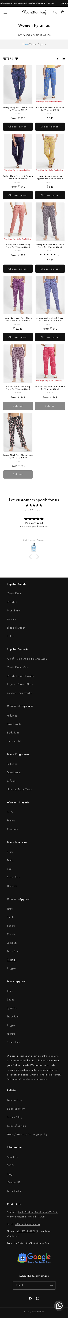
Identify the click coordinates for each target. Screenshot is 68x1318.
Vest (9, 869)
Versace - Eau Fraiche (19, 693)
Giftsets (11, 781)
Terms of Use (14, 1100)
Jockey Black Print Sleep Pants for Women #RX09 (18, 456)
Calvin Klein (14, 593)
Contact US (13, 1182)
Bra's (10, 812)
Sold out (18, 406)
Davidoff (12, 602)
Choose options (18, 126)
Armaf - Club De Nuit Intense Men (27, 659)
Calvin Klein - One (18, 667)
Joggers (11, 968)
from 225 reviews (34, 510)
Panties (11, 820)
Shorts (10, 917)
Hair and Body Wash (19, 789)
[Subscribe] (51, 1285)
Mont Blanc (14, 610)
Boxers (11, 925)
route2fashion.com (29, 1224)
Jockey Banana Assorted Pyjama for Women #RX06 (50, 177)
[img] (34, 505)
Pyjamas (11, 959)
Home (25, 44)
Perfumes (12, 715)
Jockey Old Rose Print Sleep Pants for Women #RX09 (50, 246)
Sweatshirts (13, 1042)
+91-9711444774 (26, 1231)
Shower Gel (14, 741)
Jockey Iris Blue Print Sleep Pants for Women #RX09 (50, 319)
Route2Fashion (38, 1311)
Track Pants (13, 951)
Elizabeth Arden (16, 627)
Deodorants (14, 724)
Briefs (10, 852)
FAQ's (10, 1165)
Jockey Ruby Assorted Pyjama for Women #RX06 (50, 388)
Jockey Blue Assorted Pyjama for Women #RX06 (50, 109)
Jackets (11, 1033)
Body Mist (13, 732)
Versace (11, 619)
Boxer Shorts (14, 877)
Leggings (12, 943)
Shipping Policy (16, 1108)
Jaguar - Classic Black (20, 684)
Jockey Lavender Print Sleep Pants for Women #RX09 (18, 319)
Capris (11, 934)
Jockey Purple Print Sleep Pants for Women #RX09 (18, 388)
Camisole (12, 829)
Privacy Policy (14, 1117)
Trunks (10, 860)
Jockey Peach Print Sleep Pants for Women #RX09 (18, 246)
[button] (55, 12)
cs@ (17, 1224)
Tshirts (10, 908)
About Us (12, 1157)
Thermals (12, 886)
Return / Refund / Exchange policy (27, 1134)
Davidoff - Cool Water (20, 676)
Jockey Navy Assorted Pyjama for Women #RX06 (18, 177)
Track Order (14, 1191)
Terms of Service (16, 1126)
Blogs (10, 1174)
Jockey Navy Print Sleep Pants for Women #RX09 (18, 109)
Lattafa (11, 636)
